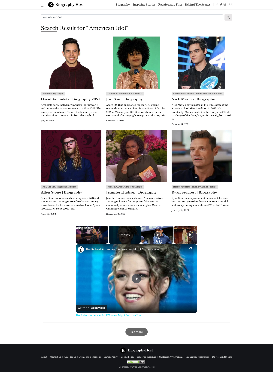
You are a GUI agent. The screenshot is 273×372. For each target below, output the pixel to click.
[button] (230, 5)
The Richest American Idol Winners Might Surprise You (122, 249)
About (44, 357)
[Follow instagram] (225, 5)
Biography (123, 4)
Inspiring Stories (144, 4)
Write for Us (70, 357)
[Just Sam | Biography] (136, 63)
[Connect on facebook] (217, 5)
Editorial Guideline (146, 357)
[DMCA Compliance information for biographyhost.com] (136, 362)
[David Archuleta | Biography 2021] (71, 63)
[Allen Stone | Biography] (71, 156)
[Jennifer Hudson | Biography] (136, 156)
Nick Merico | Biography (193, 99)
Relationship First (170, 4)
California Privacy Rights (171, 357)
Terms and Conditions (90, 357)
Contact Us (55, 357)
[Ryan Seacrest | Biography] (202, 156)
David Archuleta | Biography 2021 (70, 99)
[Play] (157, 234)
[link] (81, 249)
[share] (191, 248)
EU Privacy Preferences (197, 357)
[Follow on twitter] (221, 5)
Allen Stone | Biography (61, 192)
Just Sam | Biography (124, 99)
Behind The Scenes (197, 4)
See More (136, 331)
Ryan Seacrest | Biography (194, 192)
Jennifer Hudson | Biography (131, 192)
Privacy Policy (111, 357)
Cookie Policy (127, 357)
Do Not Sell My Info (222, 357)
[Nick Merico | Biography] (202, 63)
